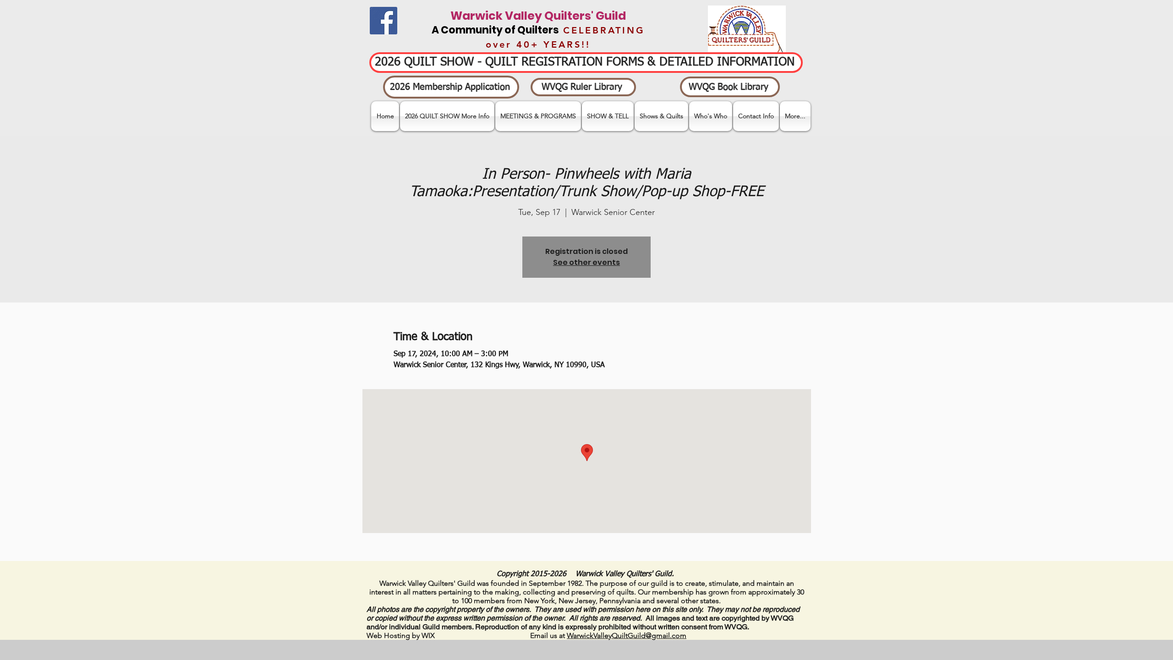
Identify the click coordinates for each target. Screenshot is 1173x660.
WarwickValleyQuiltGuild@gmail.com (626, 635)
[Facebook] (383, 20)
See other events (586, 262)
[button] (607, 116)
